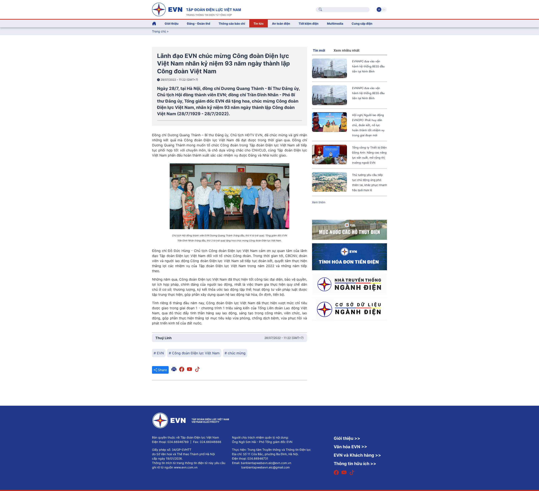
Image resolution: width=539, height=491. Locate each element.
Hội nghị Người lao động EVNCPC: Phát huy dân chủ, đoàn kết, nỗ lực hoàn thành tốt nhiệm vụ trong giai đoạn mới (368, 125)
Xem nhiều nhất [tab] (346, 50)
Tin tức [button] (258, 23)
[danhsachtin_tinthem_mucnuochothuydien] (349, 229)
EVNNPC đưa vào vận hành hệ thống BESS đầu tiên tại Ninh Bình (368, 66)
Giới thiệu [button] (172, 23)
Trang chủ (159, 31)
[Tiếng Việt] (196, 9)
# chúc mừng (235, 353)
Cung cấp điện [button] (362, 23)
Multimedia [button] (335, 23)
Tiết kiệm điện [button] (309, 23)
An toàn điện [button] (281, 23)
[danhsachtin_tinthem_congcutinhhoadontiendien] (349, 256)
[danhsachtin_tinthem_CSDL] (349, 309)
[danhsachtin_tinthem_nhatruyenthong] (349, 284)
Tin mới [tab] (319, 50)
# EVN (159, 353)
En (384, 9)
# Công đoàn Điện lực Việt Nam (194, 353)
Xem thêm (318, 202)
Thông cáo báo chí (232, 23)
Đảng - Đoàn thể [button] (198, 23)
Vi (379, 9)
